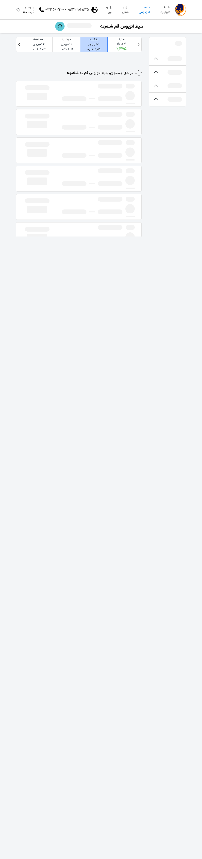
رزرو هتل (125, 10)
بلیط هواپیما (165, 10)
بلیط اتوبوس (144, 10)
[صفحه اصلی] (180, 10)
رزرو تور (109, 10)
